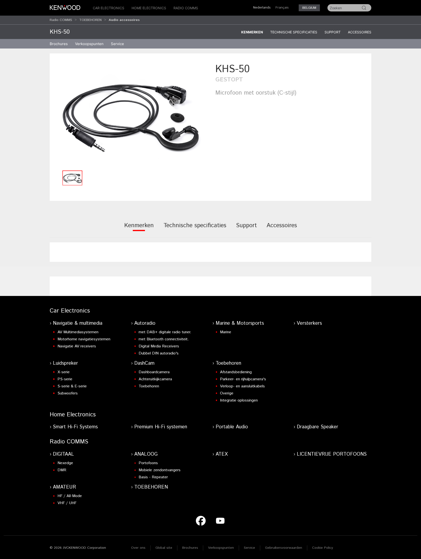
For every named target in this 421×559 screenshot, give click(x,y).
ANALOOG (146, 454)
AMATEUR (64, 487)
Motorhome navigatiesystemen (83, 339)
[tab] (139, 228)
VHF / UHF (67, 503)
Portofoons (148, 463)
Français (282, 7)
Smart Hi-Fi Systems (75, 427)
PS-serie (64, 379)
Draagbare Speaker (317, 427)
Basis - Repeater (153, 477)
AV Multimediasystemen (77, 332)
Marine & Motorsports (240, 323)
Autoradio (144, 323)
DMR (61, 470)
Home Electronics (149, 8)
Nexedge (65, 463)
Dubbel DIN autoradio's (159, 353)
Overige (226, 393)
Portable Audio (232, 427)
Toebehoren (149, 386)
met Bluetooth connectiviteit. (164, 339)
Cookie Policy (322, 547)
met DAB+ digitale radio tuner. (165, 332)
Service (117, 43)
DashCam (144, 363)
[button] (130, 115)
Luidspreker (65, 363)
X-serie (63, 372)
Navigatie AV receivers (76, 346)
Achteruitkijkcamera (155, 379)
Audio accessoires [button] (124, 20)
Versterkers (309, 323)
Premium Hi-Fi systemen (160, 427)
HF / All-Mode (69, 496)
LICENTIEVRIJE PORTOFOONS (332, 454)
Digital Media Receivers (159, 346)
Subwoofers (67, 393)
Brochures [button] (59, 43)
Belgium (309, 7)
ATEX (222, 454)
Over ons (138, 547)
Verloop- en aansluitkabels (242, 386)
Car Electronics (108, 8)
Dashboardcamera (154, 372)
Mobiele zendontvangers (160, 470)
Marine (225, 332)
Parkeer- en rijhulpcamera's (243, 379)
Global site (163, 547)
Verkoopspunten (89, 43)
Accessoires (359, 32)
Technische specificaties (293, 32)
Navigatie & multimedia (77, 323)
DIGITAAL (63, 454)
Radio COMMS (185, 8)
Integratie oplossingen (239, 400)
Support (333, 32)
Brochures (190, 547)
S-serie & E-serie (72, 386)
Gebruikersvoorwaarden (283, 547)
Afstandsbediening (236, 372)
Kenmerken (252, 32)
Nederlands (262, 7)
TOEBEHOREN (90, 20)
